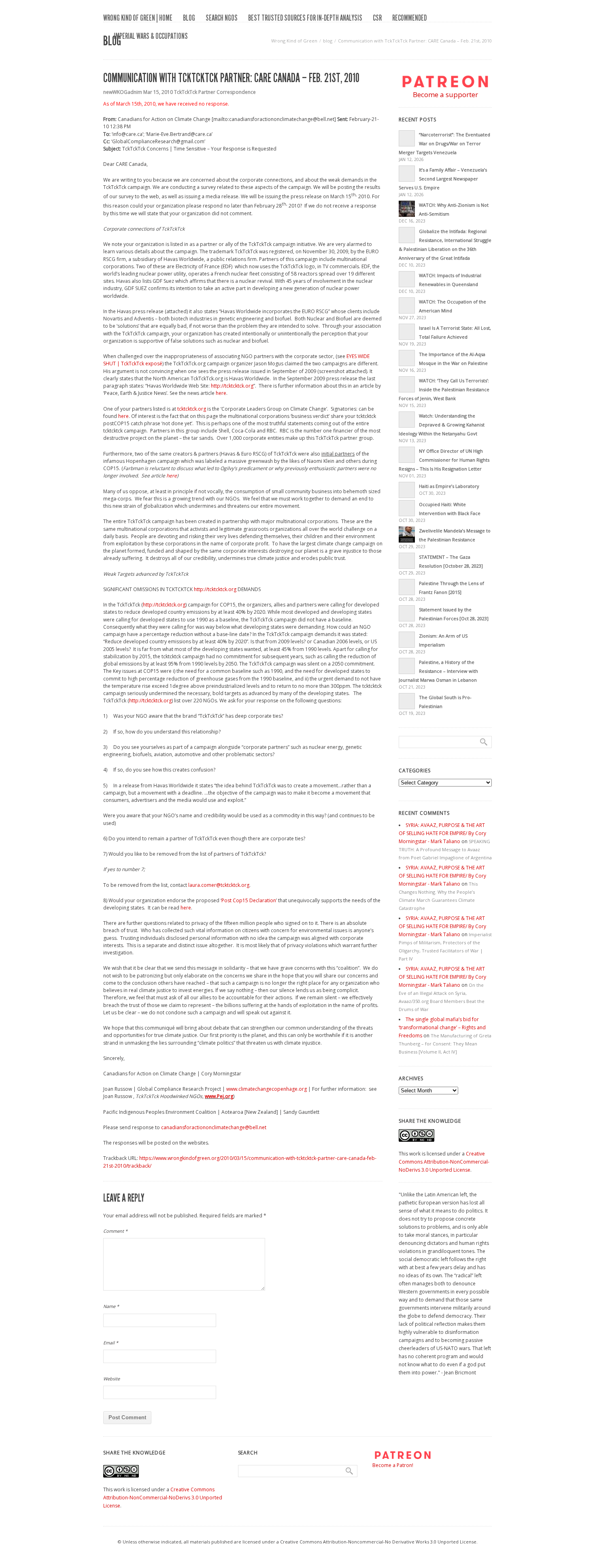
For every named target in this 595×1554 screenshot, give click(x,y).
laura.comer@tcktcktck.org (218, 885)
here (221, 393)
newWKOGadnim (122, 92)
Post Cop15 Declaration (248, 900)
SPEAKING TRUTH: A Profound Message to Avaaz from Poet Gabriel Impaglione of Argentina (445, 849)
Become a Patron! (392, 1465)
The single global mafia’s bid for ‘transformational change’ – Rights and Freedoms (442, 1027)
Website (111, 1379)
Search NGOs (222, 18)
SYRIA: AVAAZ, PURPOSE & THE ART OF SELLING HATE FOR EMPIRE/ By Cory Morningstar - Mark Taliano (442, 833)
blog (189, 18)
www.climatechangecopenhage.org (266, 1088)
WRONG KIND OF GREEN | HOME (137, 18)
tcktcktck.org (191, 408)
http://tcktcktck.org (232, 385)
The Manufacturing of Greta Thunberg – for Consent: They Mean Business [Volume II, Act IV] (445, 1043)
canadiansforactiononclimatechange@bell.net (213, 1127)
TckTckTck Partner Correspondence (215, 92)
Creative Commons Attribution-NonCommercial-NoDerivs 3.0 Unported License (444, 1161)
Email (110, 1343)
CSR (377, 18)
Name (111, 1306)
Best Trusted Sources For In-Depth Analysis (305, 18)
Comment (115, 1231)
